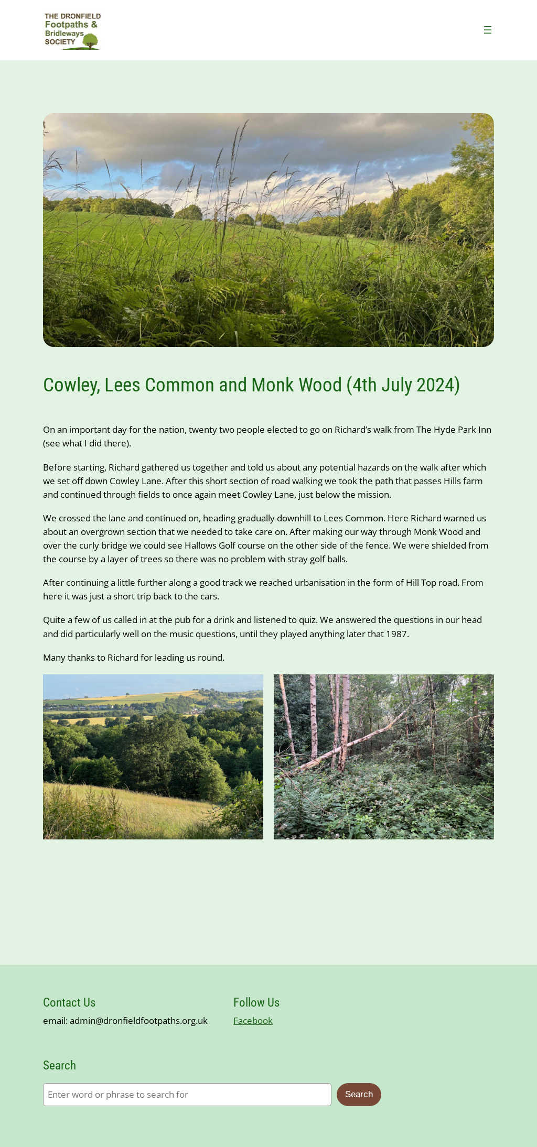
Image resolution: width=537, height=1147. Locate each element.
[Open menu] (487, 30)
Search (359, 1094)
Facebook (253, 1020)
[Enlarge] (249, 688)
